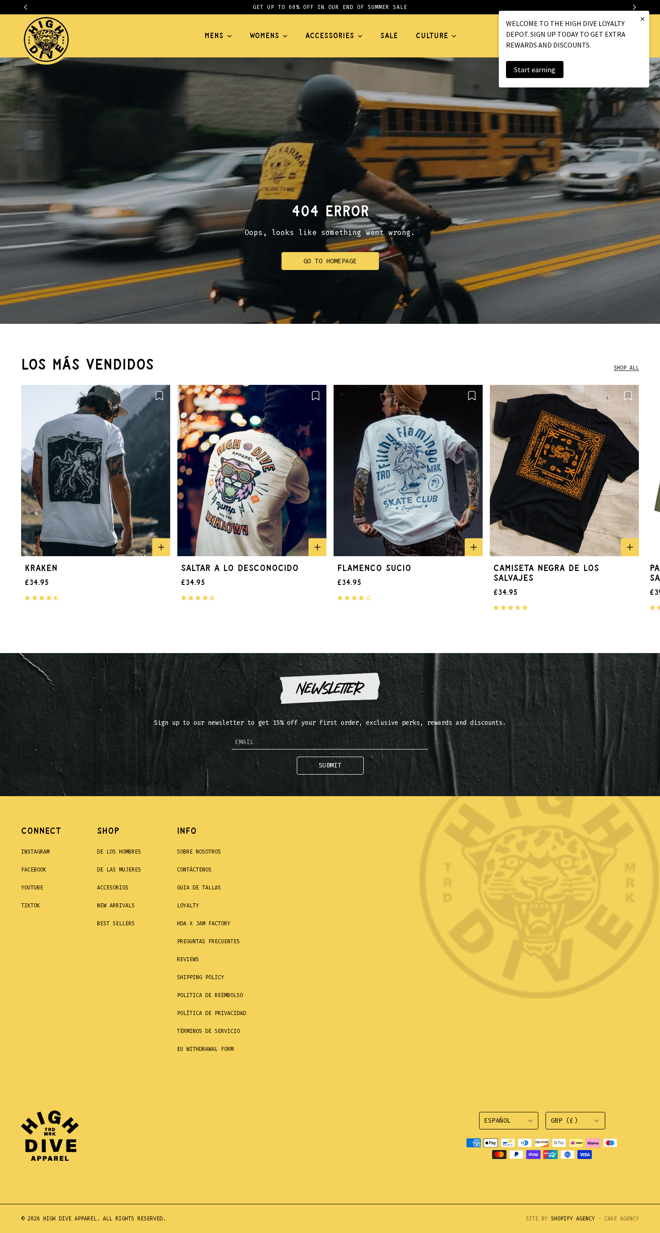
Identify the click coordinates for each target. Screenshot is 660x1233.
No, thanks (388, 723)
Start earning (534, 69)
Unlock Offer (388, 676)
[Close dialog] (494, 502)
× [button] (642, 18)
